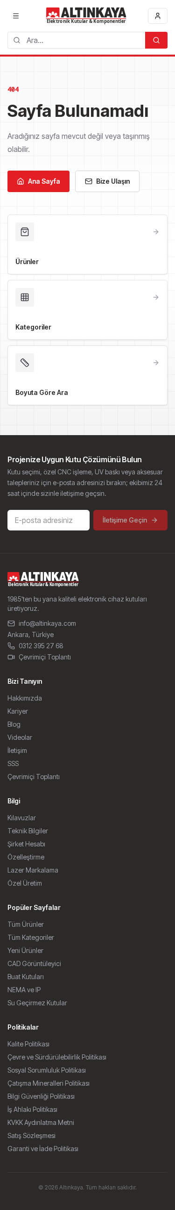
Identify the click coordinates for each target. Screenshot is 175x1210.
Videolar (19, 737)
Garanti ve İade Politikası (42, 1149)
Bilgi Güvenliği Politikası (41, 1096)
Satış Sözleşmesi (31, 1135)
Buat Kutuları (25, 977)
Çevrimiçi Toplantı (45, 657)
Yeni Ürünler (25, 950)
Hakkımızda (24, 698)
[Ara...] (156, 40)
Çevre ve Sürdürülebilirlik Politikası (56, 1057)
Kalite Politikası (28, 1044)
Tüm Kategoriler (30, 937)
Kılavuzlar (21, 818)
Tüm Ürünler (25, 924)
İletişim (17, 750)
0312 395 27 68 (41, 646)
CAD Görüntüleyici (34, 963)
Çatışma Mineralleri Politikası (48, 1083)
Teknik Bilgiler (27, 831)
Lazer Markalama (32, 870)
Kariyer (17, 711)
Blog (14, 724)
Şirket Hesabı (26, 844)
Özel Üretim (24, 883)
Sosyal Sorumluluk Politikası (46, 1070)
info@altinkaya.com (47, 623)
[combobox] (76, 40)
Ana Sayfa (44, 181)
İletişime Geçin (125, 520)
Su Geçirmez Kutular (37, 1003)
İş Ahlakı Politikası (32, 1109)
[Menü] (15, 15)
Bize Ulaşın (113, 181)
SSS (13, 763)
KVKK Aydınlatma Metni (40, 1122)
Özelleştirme (25, 857)
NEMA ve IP (24, 990)
